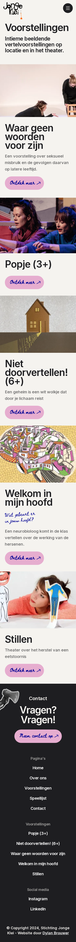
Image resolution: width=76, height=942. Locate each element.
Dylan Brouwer (56, 933)
